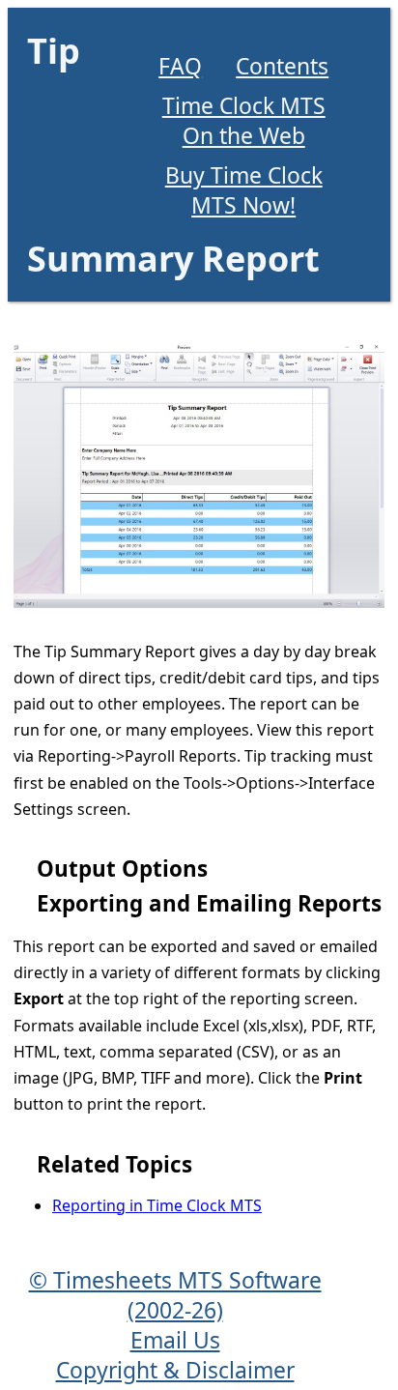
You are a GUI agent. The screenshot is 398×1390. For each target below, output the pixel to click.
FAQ (180, 66)
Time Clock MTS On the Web (244, 121)
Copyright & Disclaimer (175, 1370)
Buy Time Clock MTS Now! (244, 190)
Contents (282, 66)
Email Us (175, 1340)
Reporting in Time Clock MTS (157, 1205)
